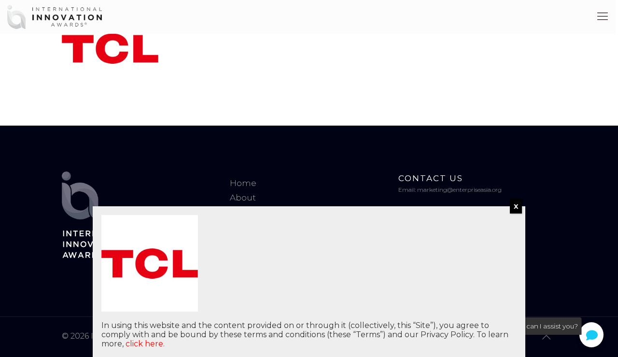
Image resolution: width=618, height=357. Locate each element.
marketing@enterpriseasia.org (459, 189)
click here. (145, 343)
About (243, 197)
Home (243, 183)
